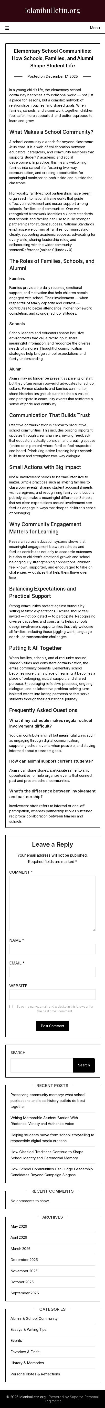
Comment (21, 872)
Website (18, 985)
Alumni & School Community (34, 1318)
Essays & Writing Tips (28, 1329)
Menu (95, 27)
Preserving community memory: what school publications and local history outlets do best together (47, 1100)
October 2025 (22, 1282)
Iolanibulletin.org (53, 10)
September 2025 (24, 1293)
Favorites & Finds (25, 1351)
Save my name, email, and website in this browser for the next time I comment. (55, 1009)
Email (17, 963)
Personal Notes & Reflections (35, 1374)
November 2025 (24, 1271)
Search (17, 1052)
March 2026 (20, 1248)
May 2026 (18, 1226)
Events (16, 1340)
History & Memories (27, 1362)
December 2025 (24, 1259)
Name (16, 940)
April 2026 (18, 1237)
